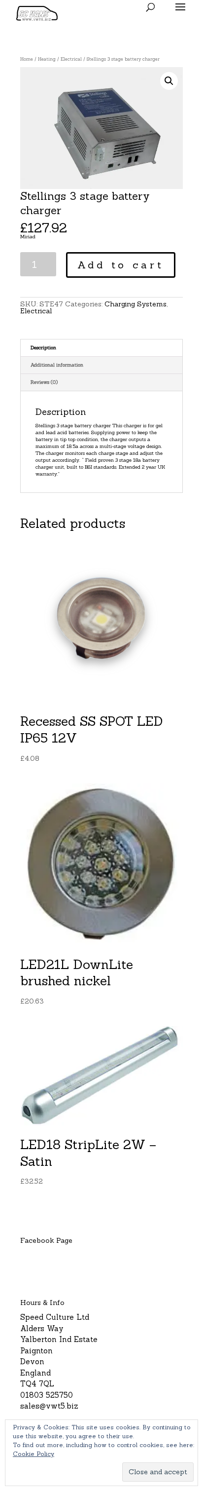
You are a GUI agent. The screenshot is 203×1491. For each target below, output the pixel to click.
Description (43, 347)
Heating (47, 59)
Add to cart (120, 265)
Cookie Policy (33, 1453)
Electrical (71, 59)
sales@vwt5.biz (49, 1406)
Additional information (57, 365)
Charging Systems (135, 303)
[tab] (101, 348)
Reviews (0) (44, 382)
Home (26, 59)
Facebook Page (46, 1240)
